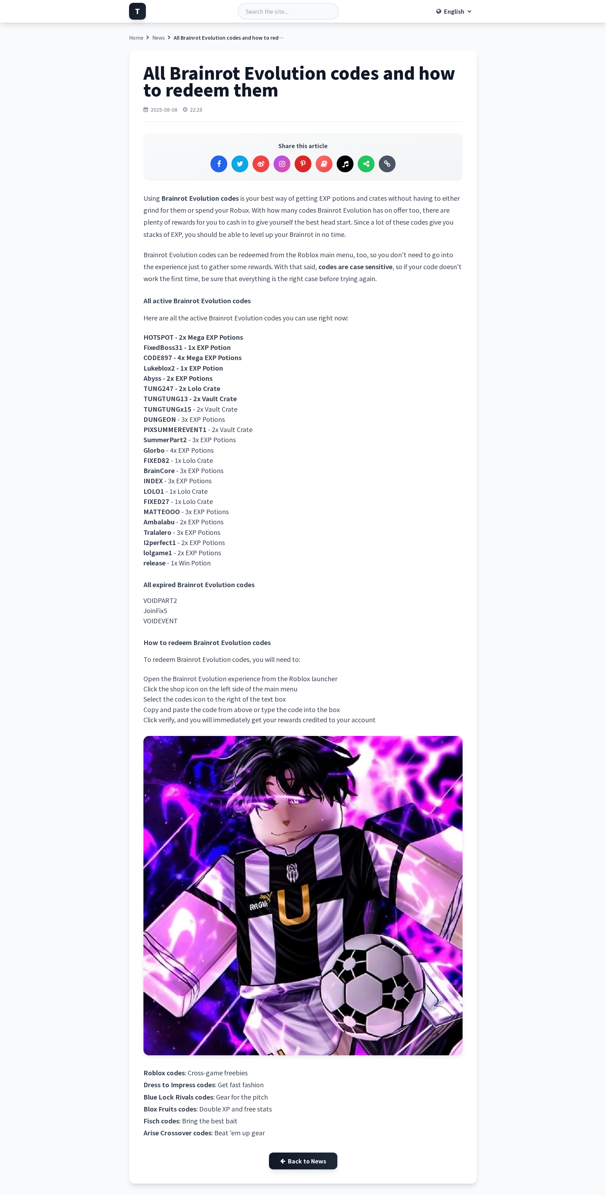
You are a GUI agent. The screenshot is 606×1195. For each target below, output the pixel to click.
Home (136, 37)
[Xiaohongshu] (324, 163)
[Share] (366, 163)
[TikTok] (345, 163)
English (454, 11)
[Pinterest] (303, 163)
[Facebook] (218, 163)
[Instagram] (282, 163)
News (158, 37)
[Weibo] (260, 163)
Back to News (307, 1161)
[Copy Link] (387, 163)
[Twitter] (239, 163)
